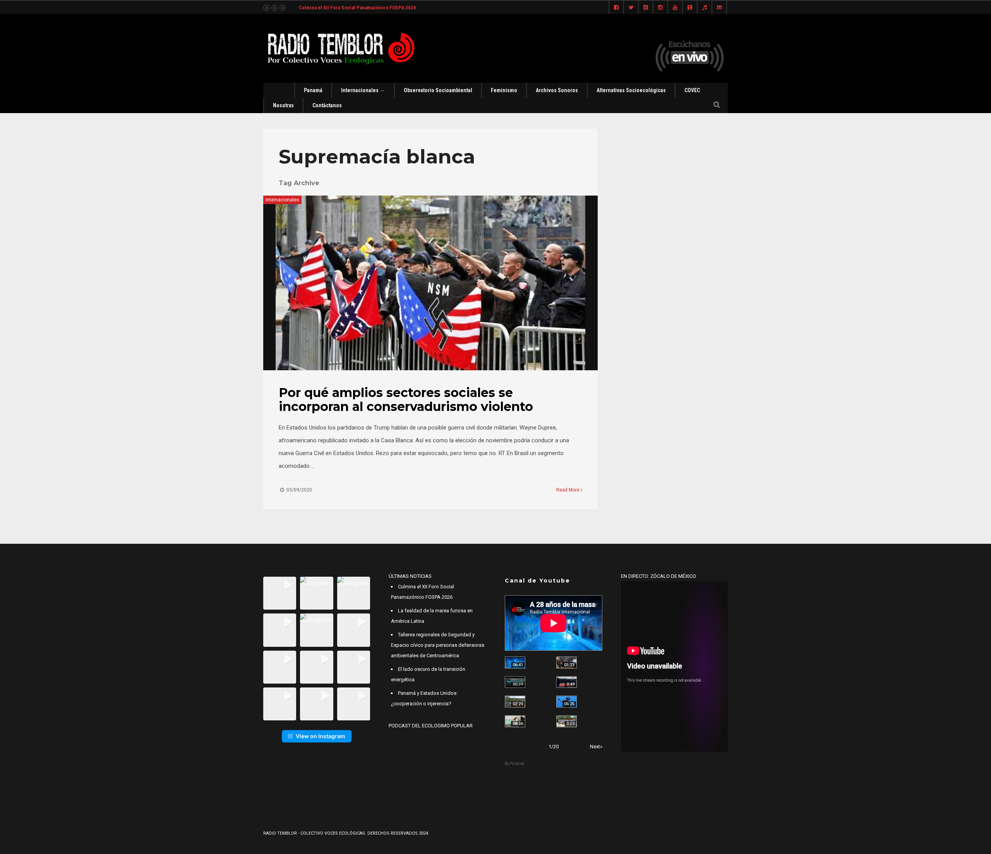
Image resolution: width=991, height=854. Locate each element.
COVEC (692, 90)
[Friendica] (645, 7)
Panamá (313, 90)
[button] (279, 593)
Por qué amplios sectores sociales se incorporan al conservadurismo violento (406, 399)
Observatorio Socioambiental (438, 90)
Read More (568, 490)
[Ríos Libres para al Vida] (515, 682)
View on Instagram (320, 736)
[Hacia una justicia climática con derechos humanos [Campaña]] (566, 682)
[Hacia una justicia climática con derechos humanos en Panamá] (515, 702)
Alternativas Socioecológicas (631, 90)
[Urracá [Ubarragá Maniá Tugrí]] (566, 702)
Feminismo (504, 90)
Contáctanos (327, 105)
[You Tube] (675, 7)
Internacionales (360, 90)
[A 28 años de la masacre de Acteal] (515, 662)
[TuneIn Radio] (704, 7)
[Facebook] (616, 7)
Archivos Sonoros (557, 90)
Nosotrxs (283, 105)
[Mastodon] (719, 7)
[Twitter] (631, 7)
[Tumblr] (690, 7)
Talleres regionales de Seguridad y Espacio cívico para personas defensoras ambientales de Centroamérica (437, 645)
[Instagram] (660, 7)
